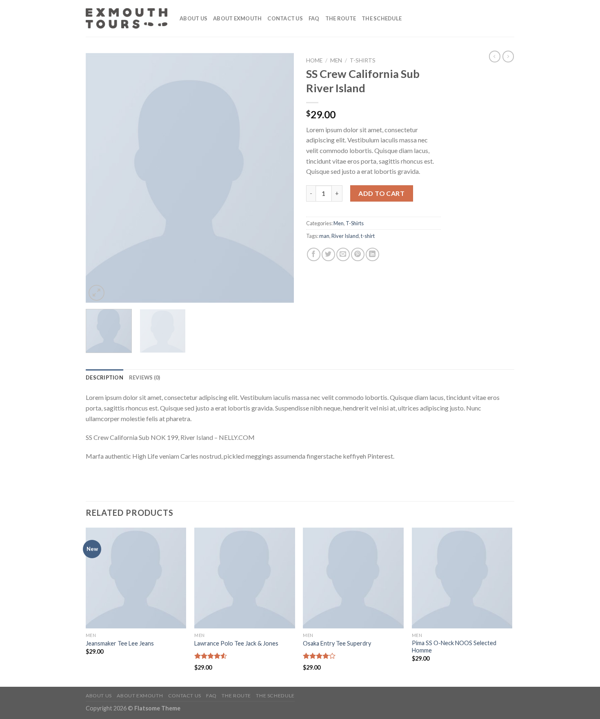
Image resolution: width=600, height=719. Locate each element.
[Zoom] (96, 293)
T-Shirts (363, 60)
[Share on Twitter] (328, 254)
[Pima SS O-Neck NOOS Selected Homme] (462, 578)
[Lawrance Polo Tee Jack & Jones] (244, 578)
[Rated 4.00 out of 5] (319, 655)
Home (314, 60)
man (324, 236)
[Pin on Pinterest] (357, 254)
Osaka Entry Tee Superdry (337, 643)
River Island (345, 236)
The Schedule (382, 18)
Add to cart (381, 193)
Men (336, 60)
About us (193, 18)
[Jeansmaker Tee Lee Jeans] (136, 578)
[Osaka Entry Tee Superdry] (353, 578)
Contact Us (285, 18)
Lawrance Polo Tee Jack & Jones (236, 643)
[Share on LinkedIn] (372, 254)
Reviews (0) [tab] (144, 377)
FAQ (314, 18)
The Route (340, 18)
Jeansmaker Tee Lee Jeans (120, 643)
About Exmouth (237, 18)
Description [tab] (104, 377)
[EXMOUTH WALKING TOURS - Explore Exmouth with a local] (126, 18)
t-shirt (368, 236)
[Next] (279, 178)
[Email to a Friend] (343, 254)
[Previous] (100, 178)
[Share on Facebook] (313, 254)
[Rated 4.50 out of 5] (210, 655)
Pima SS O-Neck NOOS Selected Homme (454, 646)
